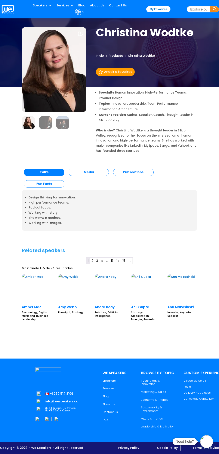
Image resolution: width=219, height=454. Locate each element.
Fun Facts (44, 184)
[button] (206, 441)
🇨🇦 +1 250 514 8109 (59, 393)
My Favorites (158, 9)
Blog (81, 5)
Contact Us (118, 5)
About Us (97, 5)
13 (112, 261)
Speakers (40, 5)
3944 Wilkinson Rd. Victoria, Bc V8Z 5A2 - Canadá (60, 409)
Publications (133, 172)
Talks (44, 172)
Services (62, 5)
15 (124, 261)
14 (118, 261)
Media (89, 172)
